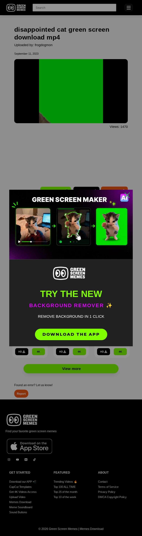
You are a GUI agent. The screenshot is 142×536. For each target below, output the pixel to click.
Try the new (71, 294)
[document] (71, 268)
